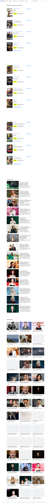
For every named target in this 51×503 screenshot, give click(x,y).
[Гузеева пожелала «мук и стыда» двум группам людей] (38, 379)
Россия (21, 11)
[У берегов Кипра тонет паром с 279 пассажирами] (13, 341)
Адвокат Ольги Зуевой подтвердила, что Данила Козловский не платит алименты (25, 245)
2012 (14, 102)
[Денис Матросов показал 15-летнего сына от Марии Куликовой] (25, 354)
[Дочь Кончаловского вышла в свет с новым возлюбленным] (13, 431)
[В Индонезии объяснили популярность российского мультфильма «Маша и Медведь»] (38, 495)
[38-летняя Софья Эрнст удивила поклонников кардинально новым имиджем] (25, 418)
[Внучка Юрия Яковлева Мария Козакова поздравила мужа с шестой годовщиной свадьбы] (25, 379)
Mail (1, 502)
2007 (14, 22)
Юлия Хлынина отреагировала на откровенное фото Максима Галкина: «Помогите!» (25, 219)
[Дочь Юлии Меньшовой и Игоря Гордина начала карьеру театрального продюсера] (13, 366)
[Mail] (1, 1)
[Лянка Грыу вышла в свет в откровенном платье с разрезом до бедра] (13, 495)
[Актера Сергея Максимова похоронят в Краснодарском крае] (38, 392)
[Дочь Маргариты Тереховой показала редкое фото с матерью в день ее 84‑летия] (25, 366)
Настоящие (15, 78)
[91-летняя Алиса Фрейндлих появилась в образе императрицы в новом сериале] (13, 418)
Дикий (14, 10)
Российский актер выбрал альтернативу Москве (25, 263)
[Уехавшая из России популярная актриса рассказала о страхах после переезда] (38, 328)
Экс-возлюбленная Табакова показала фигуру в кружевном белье (25, 236)
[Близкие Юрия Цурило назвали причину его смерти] (25, 392)
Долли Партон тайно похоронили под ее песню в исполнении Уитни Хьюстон (25, 298)
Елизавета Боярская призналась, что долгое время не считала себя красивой (24, 281)
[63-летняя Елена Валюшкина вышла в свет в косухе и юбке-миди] (13, 469)
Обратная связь (48, 502)
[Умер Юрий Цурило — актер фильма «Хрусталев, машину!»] (13, 456)
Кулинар (15, 101)
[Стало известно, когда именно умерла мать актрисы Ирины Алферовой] (25, 341)
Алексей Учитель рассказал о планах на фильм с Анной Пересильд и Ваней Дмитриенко (25, 210)
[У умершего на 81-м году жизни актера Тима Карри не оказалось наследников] (38, 443)
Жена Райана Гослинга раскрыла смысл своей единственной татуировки (25, 192)
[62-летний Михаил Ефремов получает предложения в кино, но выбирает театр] (13, 392)
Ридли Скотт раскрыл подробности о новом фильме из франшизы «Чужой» (24, 183)
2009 (14, 11)
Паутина (15, 44)
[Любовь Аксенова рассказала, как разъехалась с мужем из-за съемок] (38, 469)
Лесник (14, 135)
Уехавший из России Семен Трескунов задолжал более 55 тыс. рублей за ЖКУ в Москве (25, 307)
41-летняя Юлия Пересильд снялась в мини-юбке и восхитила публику (25, 228)
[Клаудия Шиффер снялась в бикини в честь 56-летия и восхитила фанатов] (13, 482)
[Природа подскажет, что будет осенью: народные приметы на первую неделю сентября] (38, 431)
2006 (14, 147)
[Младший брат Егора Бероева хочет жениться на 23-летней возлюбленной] (13, 354)
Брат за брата (16, 33)
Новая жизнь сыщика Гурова (19, 123)
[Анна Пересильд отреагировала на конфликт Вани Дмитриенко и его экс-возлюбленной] (13, 405)
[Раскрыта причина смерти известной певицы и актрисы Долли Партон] (38, 366)
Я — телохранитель (17, 21)
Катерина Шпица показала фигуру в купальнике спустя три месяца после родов (25, 289)
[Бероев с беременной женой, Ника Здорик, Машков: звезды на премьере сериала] (25, 469)
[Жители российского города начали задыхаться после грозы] (13, 379)
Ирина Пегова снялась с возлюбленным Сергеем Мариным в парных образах (25, 254)
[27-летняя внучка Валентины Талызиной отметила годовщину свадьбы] (13, 443)
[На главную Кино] (3, 1)
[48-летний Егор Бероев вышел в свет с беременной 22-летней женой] (25, 431)
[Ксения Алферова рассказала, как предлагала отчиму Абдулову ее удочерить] (13, 328)
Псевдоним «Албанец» (17, 146)
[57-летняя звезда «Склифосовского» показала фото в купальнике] (38, 405)
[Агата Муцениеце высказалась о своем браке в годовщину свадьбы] (25, 405)
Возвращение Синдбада (18, 89)
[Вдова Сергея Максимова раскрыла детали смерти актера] (38, 456)
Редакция (19, 502)
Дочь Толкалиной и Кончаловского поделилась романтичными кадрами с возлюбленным (25, 272)
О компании (3, 502)
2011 (13, 79)
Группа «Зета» (16, 67)
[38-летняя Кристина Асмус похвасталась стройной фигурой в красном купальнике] (25, 495)
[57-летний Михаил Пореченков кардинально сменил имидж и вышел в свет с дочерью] (25, 482)
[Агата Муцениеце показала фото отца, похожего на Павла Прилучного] (25, 456)
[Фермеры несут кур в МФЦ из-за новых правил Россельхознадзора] (38, 418)
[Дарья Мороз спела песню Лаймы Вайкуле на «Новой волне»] (25, 443)
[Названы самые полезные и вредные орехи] (38, 482)
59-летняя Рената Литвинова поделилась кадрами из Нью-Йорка (25, 201)
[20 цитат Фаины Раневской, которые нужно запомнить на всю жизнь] (38, 341)
